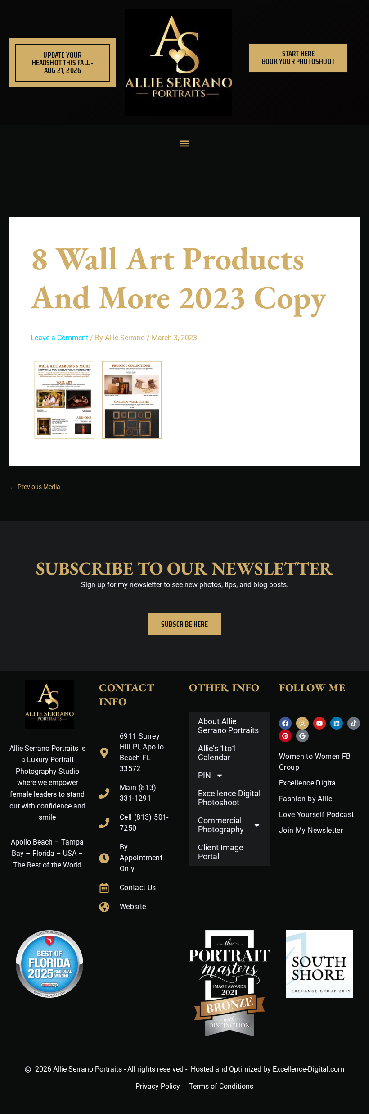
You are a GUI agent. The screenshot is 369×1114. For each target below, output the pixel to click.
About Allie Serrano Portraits (228, 726)
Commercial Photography (221, 825)
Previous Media (35, 487)
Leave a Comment (59, 337)
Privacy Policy (157, 1086)
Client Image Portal (220, 852)
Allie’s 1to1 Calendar (217, 753)
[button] (184, 143)
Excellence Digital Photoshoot (229, 798)
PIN (204, 775)
